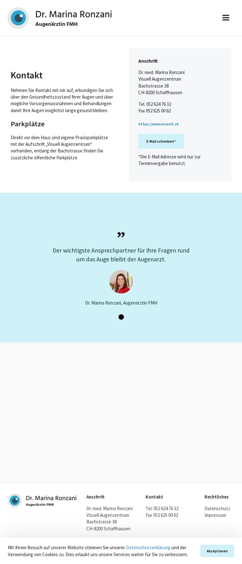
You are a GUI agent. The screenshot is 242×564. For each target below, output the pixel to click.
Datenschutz (217, 508)
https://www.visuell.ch (158, 124)
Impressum (215, 515)
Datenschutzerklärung (148, 547)
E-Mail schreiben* (161, 141)
